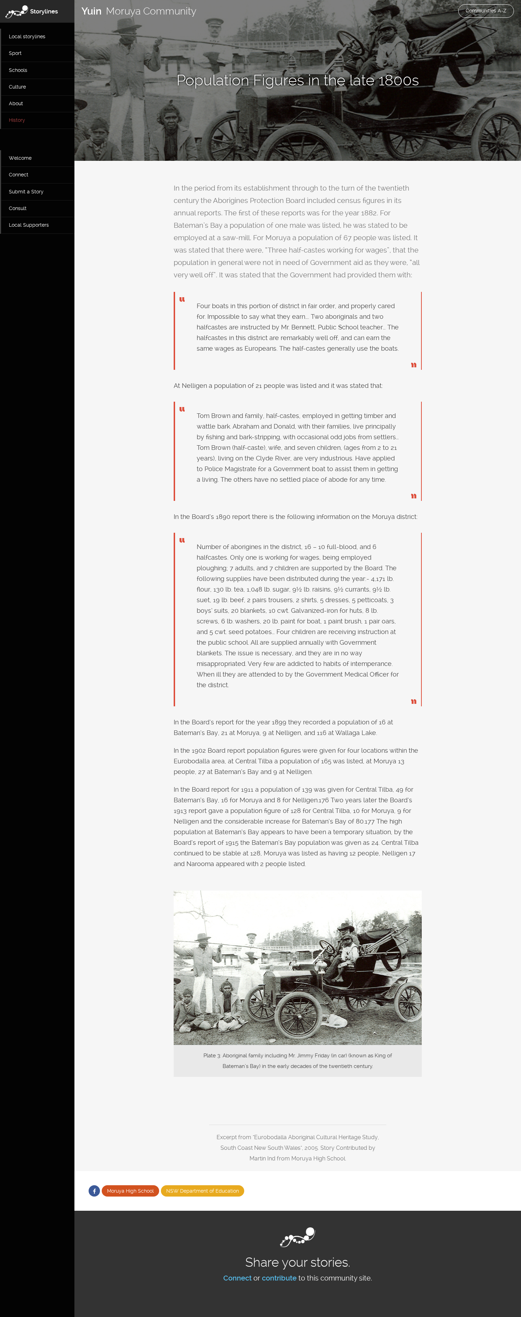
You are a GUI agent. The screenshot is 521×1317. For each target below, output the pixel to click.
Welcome (20, 158)
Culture (17, 87)
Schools (18, 70)
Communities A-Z (486, 10)
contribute (279, 1278)
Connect (18, 174)
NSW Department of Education (202, 1191)
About (16, 103)
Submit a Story (26, 191)
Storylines (44, 11)
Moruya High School (130, 1191)
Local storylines (27, 36)
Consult (18, 208)
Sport (15, 53)
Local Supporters (29, 225)
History (17, 120)
